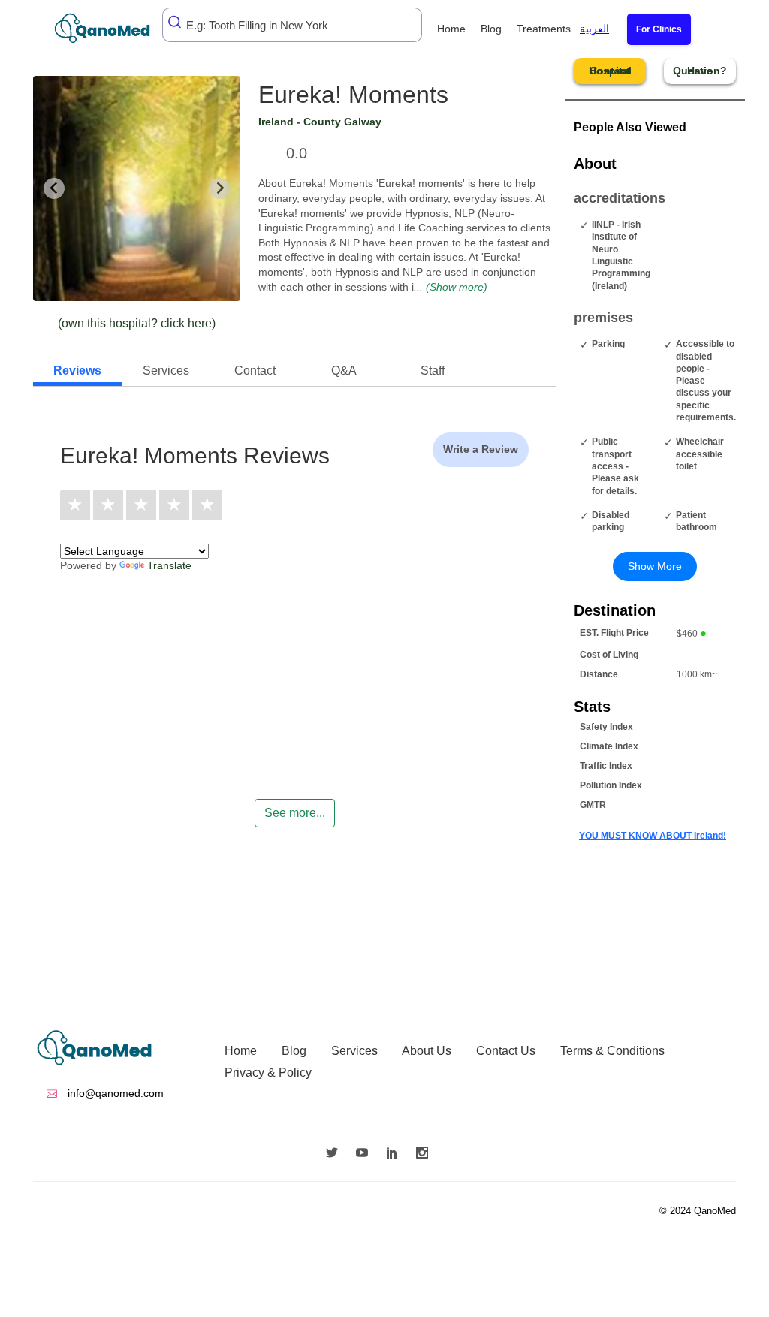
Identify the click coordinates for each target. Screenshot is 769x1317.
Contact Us (505, 1050)
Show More (655, 566)
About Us (426, 1050)
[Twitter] (335, 1154)
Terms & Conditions (612, 1050)
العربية (594, 29)
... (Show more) (450, 287)
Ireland (276, 122)
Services (354, 1050)
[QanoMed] (112, 28)
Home (451, 29)
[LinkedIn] (396, 1154)
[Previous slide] (54, 188)
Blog (491, 29)
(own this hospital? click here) (137, 323)
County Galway (342, 122)
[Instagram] (426, 1154)
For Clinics (659, 29)
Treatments (544, 29)
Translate (169, 565)
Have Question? (700, 71)
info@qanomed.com (114, 1093)
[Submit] (175, 21)
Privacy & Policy (268, 1072)
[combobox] (292, 25)
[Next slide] (219, 188)
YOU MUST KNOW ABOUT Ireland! (652, 835)
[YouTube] (365, 1154)
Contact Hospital (610, 71)
